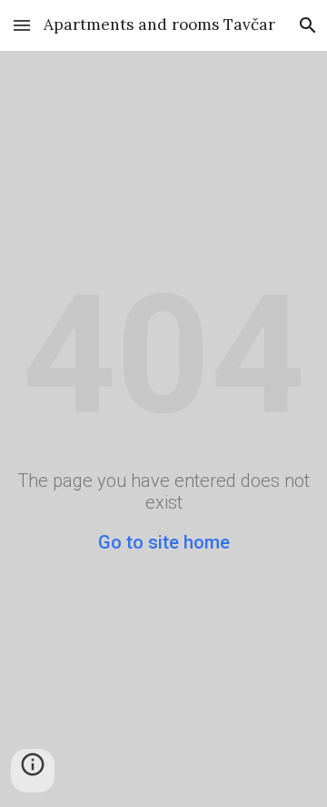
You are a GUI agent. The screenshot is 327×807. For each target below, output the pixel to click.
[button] (22, 25)
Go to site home (164, 542)
